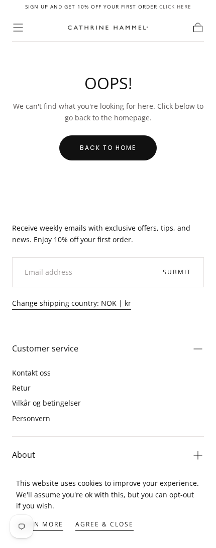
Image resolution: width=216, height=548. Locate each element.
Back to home (108, 147)
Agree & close (104, 524)
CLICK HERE (175, 6)
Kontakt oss (31, 373)
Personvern (31, 418)
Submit (177, 272)
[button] (18, 28)
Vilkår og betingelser (46, 403)
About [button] (23, 454)
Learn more (39, 524)
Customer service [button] (45, 348)
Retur (21, 388)
